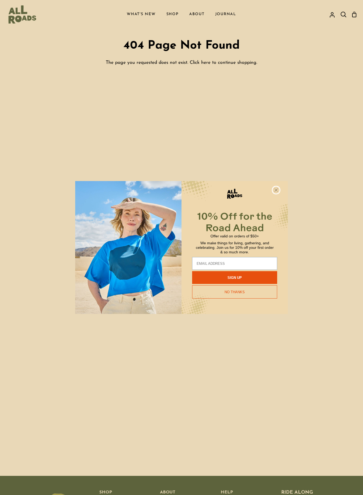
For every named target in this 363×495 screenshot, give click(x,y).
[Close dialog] (276, 190)
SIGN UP (234, 278)
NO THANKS (235, 292)
